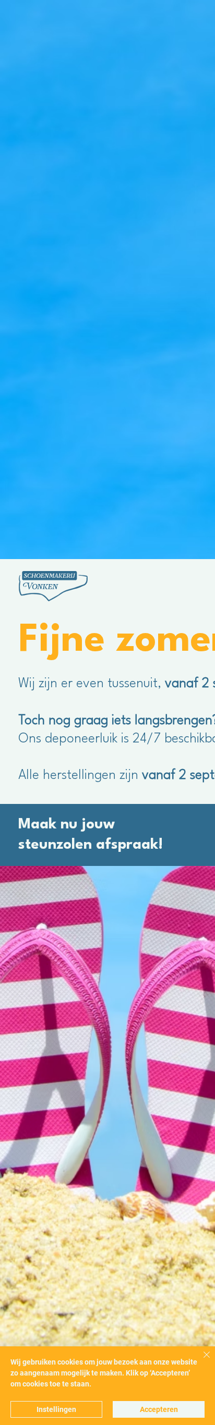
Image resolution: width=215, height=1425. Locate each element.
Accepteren (159, 1409)
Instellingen (56, 1409)
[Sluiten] (200, 1360)
